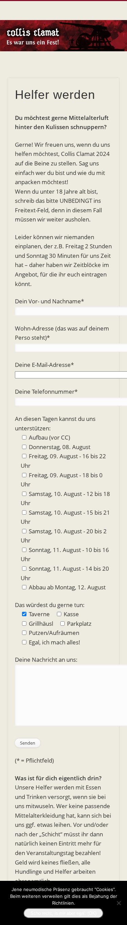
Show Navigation (102, 60)
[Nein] (118, 903)
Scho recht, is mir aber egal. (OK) (63, 913)
